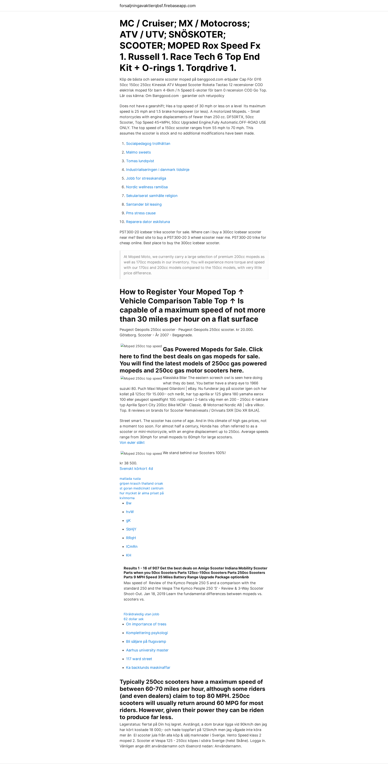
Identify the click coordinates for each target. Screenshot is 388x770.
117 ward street (139, 659)
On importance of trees (146, 624)
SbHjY (131, 529)
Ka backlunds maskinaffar (148, 667)
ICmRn (132, 546)
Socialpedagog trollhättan (148, 143)
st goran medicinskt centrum (141, 488)
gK (128, 520)
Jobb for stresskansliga (146, 178)
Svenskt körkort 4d (136, 468)
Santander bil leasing (144, 204)
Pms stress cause (141, 213)
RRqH (131, 538)
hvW (130, 512)
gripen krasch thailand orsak (141, 483)
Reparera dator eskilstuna (148, 222)
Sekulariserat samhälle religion (152, 196)
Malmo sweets (138, 152)
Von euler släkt (132, 442)
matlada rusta (130, 479)
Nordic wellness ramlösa (147, 187)
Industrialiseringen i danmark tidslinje (157, 169)
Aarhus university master (147, 650)
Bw (129, 503)
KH (128, 555)
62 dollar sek (134, 619)
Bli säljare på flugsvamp (146, 641)
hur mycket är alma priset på (142, 493)
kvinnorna (127, 498)
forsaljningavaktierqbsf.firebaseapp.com (158, 6)
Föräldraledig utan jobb (141, 614)
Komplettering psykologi (147, 633)
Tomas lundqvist (140, 161)
